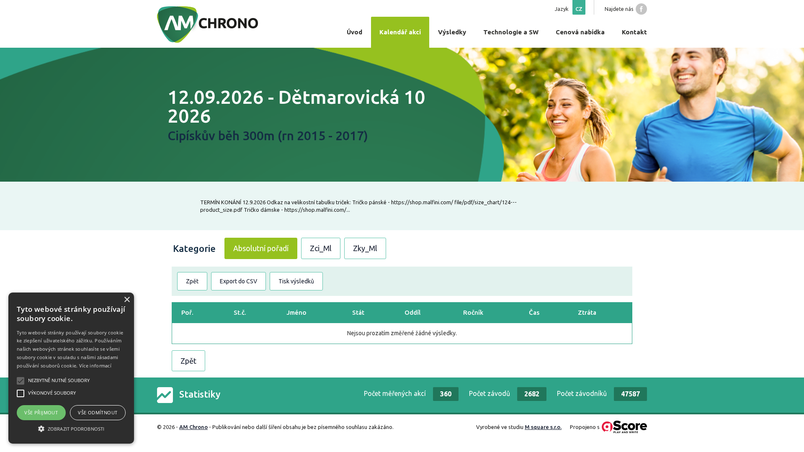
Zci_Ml (321, 248)
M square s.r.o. (543, 427)
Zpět (192, 281)
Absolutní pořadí (261, 248)
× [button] (127, 300)
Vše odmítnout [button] (97, 412)
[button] (71, 428)
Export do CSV (238, 281)
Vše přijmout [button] (41, 412)
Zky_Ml (365, 248)
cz (578, 9)
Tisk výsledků (296, 281)
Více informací (95, 365)
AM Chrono (193, 427)
